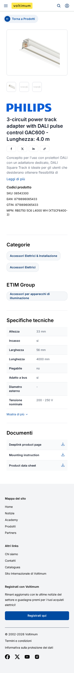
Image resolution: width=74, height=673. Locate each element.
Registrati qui (37, 615)
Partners (10, 532)
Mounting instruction (24, 455)
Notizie (9, 513)
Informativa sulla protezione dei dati (29, 647)
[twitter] (17, 656)
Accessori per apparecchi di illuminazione (30, 296)
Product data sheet (22, 465)
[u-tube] (27, 656)
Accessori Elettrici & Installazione (33, 255)
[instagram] (37, 656)
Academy (11, 520)
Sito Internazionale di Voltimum (25, 573)
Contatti (10, 560)
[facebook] (7, 656)
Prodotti (10, 526)
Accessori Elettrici (23, 267)
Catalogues (12, 567)
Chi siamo (11, 554)
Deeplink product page (25, 444)
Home (9, 506)
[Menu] (6, 6)
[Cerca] (58, 5)
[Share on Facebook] (11, 149)
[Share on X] (22, 149)
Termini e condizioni (18, 640)
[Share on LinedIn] (33, 149)
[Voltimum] (22, 6)
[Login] (67, 5)
